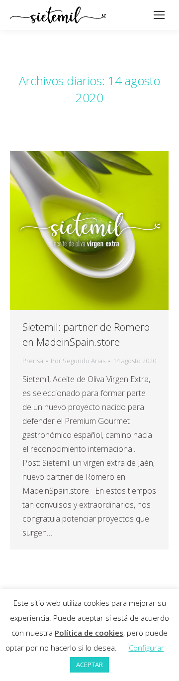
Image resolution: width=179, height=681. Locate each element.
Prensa (32, 360)
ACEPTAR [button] (89, 664)
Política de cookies (89, 633)
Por (78, 360)
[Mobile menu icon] (159, 15)
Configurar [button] (146, 648)
